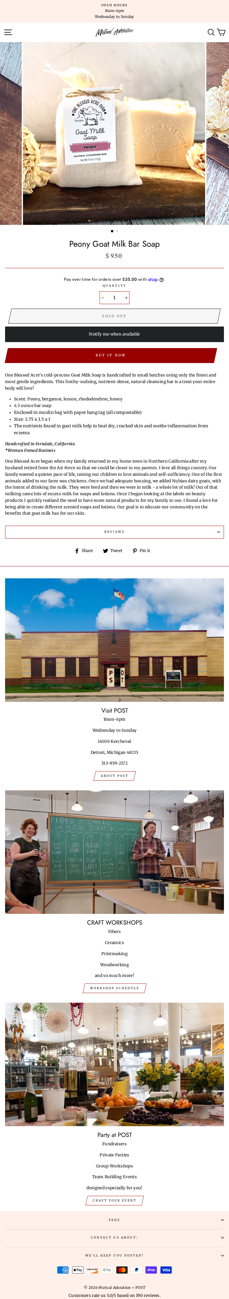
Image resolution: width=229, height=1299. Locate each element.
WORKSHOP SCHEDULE (114, 988)
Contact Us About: (114, 1237)
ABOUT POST (115, 776)
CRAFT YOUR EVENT (115, 1200)
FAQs (114, 1220)
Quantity (114, 286)
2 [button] (117, 231)
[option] (114, 11)
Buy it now (111, 355)
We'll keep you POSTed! (114, 1255)
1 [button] (112, 231)
